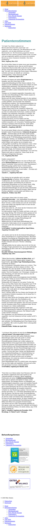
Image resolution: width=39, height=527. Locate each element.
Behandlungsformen (11, 11)
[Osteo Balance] (19, 484)
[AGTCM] (19, 469)
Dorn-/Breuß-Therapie (15, 16)
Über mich (8, 22)
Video (6, 21)
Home (6, 9)
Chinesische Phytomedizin (16, 19)
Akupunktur (12, 12)
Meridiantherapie (13, 14)
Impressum (8, 26)
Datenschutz (12, 28)
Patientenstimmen (10, 24)
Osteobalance (12, 17)
